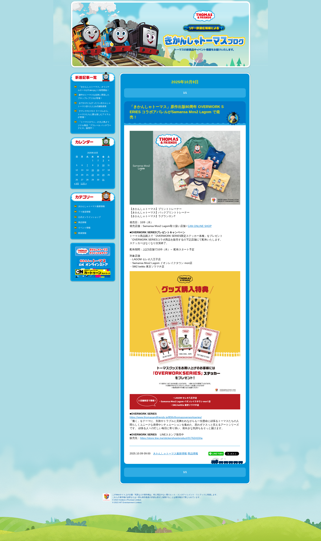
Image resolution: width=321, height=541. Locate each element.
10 (103, 165)
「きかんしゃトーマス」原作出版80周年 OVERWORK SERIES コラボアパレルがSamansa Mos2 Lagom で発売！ (177, 112)
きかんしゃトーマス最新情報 (91, 206)
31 (103, 180)
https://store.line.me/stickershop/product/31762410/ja (171, 438)
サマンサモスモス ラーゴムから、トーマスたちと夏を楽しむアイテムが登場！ (94, 114)
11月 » (84, 184)
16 (98, 170)
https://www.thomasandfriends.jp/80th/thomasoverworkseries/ (166, 417)
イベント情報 (84, 228)
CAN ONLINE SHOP (200, 226)
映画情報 (82, 233)
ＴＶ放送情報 (84, 212)
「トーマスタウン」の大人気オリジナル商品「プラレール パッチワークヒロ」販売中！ (94, 125)
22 (93, 175)
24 (103, 175)
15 (93, 170)
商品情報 (82, 222)
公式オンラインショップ (89, 217)
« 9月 (76, 184)
